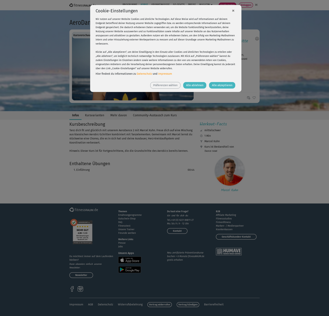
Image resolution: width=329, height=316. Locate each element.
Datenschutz (144, 73)
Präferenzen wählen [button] (165, 85)
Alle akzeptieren (222, 85)
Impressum (165, 73)
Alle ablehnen (194, 85)
